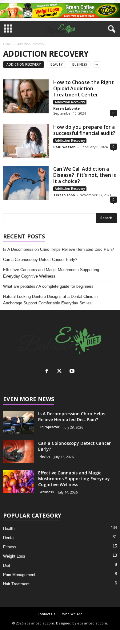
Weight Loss (14, 556)
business (79, 64)
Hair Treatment (16, 584)
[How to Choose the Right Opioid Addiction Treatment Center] (26, 96)
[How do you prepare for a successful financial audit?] (26, 141)
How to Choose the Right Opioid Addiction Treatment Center (83, 88)
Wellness (47, 492)
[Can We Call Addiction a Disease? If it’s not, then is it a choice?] (26, 183)
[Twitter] (60, 371)
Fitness (9, 547)
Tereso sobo (64, 195)
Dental (8, 537)
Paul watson (64, 146)
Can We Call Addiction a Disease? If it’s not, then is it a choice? (84, 175)
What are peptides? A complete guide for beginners (48, 286)
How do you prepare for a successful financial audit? (85, 130)
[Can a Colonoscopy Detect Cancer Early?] (18, 451)
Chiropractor (49, 427)
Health (45, 456)
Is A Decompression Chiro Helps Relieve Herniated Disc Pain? (58, 249)
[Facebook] (48, 371)
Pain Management (19, 574)
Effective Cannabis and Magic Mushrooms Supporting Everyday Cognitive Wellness (51, 272)
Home (7, 44)
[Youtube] (72, 371)
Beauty (56, 64)
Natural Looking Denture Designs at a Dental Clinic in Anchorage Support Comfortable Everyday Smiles (50, 299)
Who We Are (72, 614)
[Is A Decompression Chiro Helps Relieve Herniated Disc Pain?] (18, 422)
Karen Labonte (66, 108)
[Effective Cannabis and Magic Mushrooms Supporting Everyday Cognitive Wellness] (18, 481)
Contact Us (46, 614)
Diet (6, 565)
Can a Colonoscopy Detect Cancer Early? (40, 259)
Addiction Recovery (23, 64)
